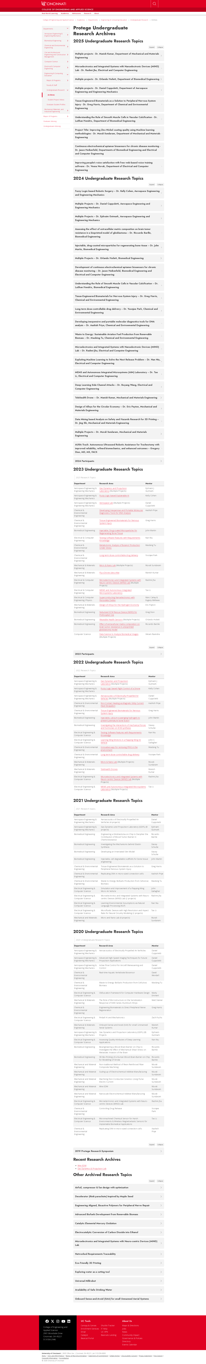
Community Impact (130, 1335)
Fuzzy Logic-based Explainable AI (114, 495)
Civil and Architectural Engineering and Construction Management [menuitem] (55, 54)
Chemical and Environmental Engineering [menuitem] (55, 46)
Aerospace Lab (106, 503)
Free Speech (158, 1356)
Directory (126, 1341)
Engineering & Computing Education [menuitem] (54, 74)
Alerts (44, 1356)
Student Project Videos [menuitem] (56, 100)
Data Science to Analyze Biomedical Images (118, 634)
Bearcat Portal (87, 1338)
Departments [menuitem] (48, 29)
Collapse (160, 47)
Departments (93, 20)
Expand (151, 47)
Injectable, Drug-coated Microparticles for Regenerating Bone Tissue (118, 531)
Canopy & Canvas (88, 1325)
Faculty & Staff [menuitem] (52, 85)
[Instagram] (57, 1321)
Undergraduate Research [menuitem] (56, 90)
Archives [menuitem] (51, 95)
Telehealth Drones (109, 769)
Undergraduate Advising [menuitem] (52, 126)
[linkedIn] (68, 1321)
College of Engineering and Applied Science (58, 20)
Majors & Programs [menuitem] (54, 80)
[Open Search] (154, 4)
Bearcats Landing (108, 1335)
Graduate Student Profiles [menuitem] (56, 104)
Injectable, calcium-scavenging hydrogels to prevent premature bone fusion (120, 719)
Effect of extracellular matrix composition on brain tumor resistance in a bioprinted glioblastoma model (119, 627)
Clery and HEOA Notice (56, 1356)
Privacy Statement (145, 1356)
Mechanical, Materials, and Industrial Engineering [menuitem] (54, 110)
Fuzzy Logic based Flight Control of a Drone (120, 688)
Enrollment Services (90, 1328)
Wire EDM (82, 1165)
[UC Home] (53, 4)
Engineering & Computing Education (114, 20)
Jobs (124, 1328)
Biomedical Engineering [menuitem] (53, 41)
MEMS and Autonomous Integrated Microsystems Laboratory (115, 591)
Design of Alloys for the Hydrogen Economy (119, 605)
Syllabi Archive (115, 1356)
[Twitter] (52, 1321)
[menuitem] (49, 13)
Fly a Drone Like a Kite (109, 572)
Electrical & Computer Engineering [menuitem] (52, 67)
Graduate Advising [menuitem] (49, 121)
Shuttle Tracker (108, 1325)
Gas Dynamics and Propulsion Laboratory (113, 489)
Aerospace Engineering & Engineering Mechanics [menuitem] (53, 35)
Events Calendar (129, 1344)
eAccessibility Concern (129, 1356)
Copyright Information (50, 1358)
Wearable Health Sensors (111, 619)
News (124, 1332)
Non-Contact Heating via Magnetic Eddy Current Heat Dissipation (122, 704)
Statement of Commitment (98, 1356)
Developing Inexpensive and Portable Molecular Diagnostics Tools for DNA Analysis (121, 511)
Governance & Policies (132, 1338)
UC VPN (104, 1332)
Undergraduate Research (139, 20)
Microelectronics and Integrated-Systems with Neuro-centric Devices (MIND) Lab (120, 581)
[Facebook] (47, 1321)
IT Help (104, 1328)
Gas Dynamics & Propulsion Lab (92, 1168)
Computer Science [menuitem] (51, 62)
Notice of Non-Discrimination (76, 1356)
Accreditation (64, 1358)
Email (83, 1332)
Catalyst (84, 1335)
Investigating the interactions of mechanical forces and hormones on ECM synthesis (123, 726)
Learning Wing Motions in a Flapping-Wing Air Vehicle (121, 741)
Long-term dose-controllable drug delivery (118, 555)
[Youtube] (63, 1321)
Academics (81, 20)
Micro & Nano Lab (107, 565)
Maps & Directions (130, 1325)
